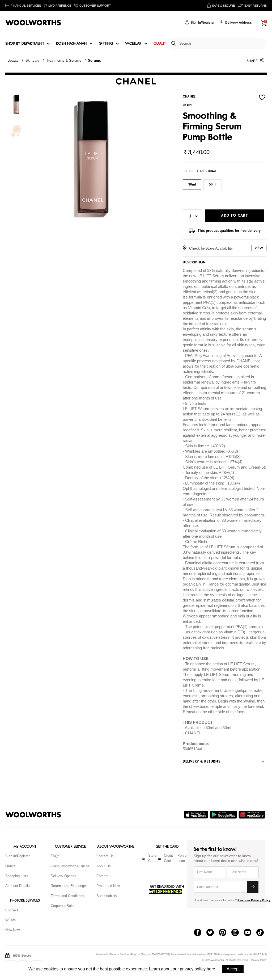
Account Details (17, 886)
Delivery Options (63, 876)
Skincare (33, 60)
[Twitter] (212, 933)
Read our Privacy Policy (253, 900)
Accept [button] (233, 969)
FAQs (55, 856)
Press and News (109, 886)
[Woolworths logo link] (33, 23)
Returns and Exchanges (69, 886)
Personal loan (184, 858)
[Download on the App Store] (197, 815)
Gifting (106, 43)
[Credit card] (159, 859)
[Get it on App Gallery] (253, 815)
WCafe (10, 920)
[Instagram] (237, 933)
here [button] (211, 969)
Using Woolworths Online (70, 866)
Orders (10, 866)
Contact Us (105, 856)
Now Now (12, 930)
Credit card (168, 858)
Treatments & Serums (63, 60)
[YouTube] (250, 933)
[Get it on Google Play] (224, 815)
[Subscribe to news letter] (252, 887)
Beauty (13, 60)
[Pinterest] (225, 933)
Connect (11, 910)
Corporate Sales (63, 906)
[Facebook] (200, 933)
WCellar (133, 43)
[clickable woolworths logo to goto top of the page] (33, 815)
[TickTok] (262, 933)
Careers (102, 876)
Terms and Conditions (67, 896)
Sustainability (106, 896)
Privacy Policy (259, 960)
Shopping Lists (16, 876)
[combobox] (220, 43)
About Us (103, 866)
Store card (152, 858)
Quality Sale (165, 43)
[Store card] (143, 859)
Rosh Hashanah (71, 43)
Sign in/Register (17, 856)
